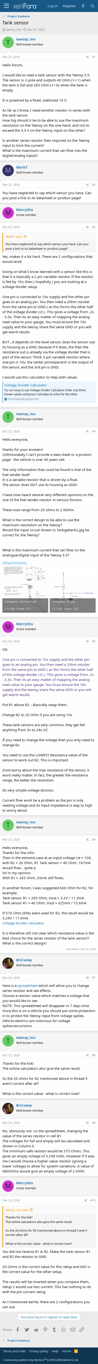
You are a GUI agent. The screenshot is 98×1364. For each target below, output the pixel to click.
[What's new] (83, 5)
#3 (94, 227)
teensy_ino (13, 29)
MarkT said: (13, 236)
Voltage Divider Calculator (25, 385)
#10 (93, 1200)
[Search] (92, 5)
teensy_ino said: (16, 1210)
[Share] (87, 57)
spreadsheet (28, 985)
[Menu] (6, 6)
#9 (94, 1123)
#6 (94, 840)
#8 (94, 1055)
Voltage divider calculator (23, 923)
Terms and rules (14, 1351)
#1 (94, 57)
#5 (94, 641)
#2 (94, 185)
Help (55, 1351)
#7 (94, 978)
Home (66, 1351)
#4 (94, 431)
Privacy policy (39, 1351)
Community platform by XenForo (41, 1360)
